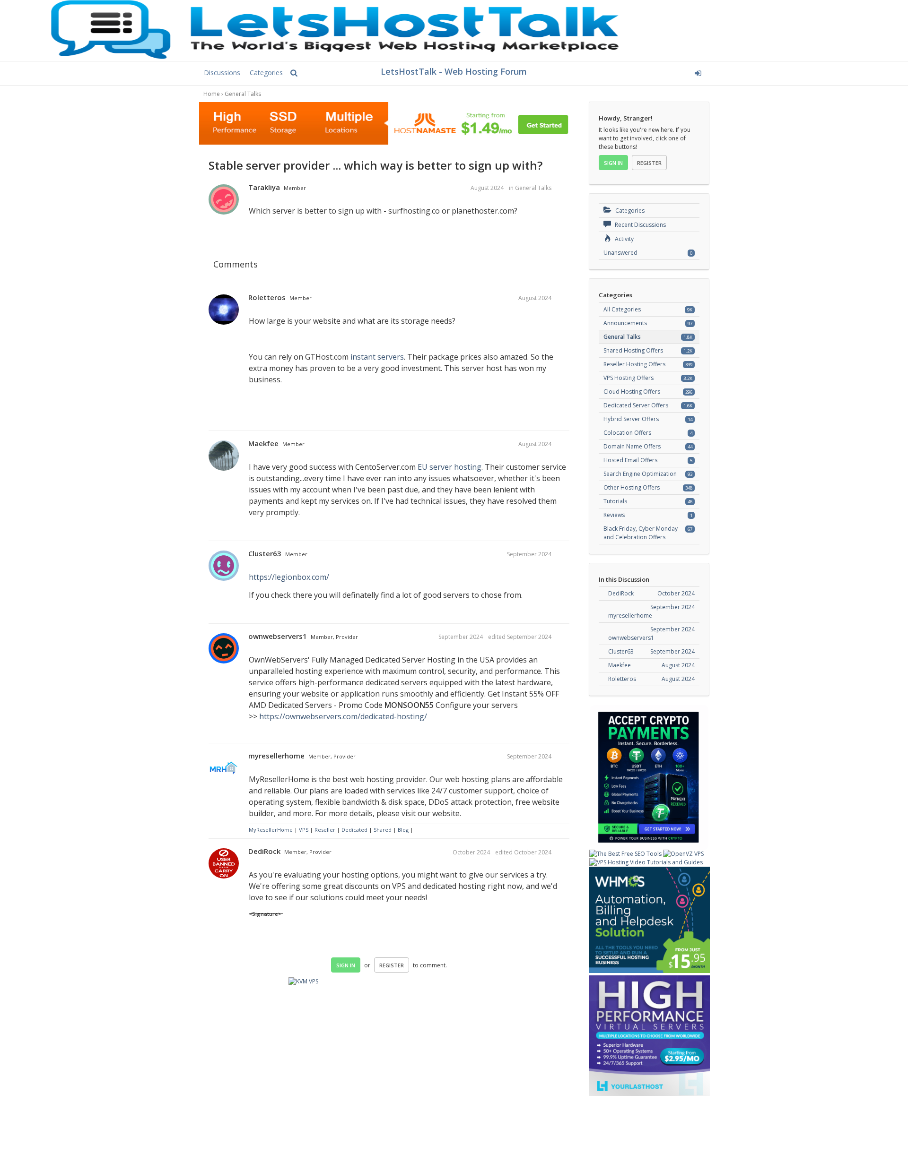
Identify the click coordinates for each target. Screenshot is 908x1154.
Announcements (625, 323)
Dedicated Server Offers (635, 405)
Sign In (345, 965)
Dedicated (354, 829)
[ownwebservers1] (224, 648)
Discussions (222, 72)
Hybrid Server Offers (631, 419)
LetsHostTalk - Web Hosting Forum (454, 71)
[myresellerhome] (224, 768)
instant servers (377, 357)
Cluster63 (264, 553)
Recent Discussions (639, 225)
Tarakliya (264, 187)
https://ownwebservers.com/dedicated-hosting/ (343, 716)
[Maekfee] (224, 456)
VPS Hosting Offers (628, 378)
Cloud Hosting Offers (631, 392)
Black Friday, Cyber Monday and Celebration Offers (640, 533)
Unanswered (620, 253)
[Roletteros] (224, 310)
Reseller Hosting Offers (634, 364)
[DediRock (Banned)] (224, 863)
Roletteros (267, 297)
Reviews (614, 515)
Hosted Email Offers (630, 460)
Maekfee (263, 443)
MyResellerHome (271, 829)
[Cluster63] (224, 566)
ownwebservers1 (277, 636)
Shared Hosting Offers (633, 350)
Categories (266, 72)
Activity (623, 239)
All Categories (622, 309)
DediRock (264, 851)
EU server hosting (449, 467)
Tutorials (615, 501)
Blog (403, 829)
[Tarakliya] (224, 199)
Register (391, 965)
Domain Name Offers (632, 446)
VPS (304, 829)
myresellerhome (276, 755)
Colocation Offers (627, 433)
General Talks (533, 188)
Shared (383, 829)
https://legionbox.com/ (289, 577)
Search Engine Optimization (640, 474)
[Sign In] (627, 71)
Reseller (324, 829)
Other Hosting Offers (631, 487)
